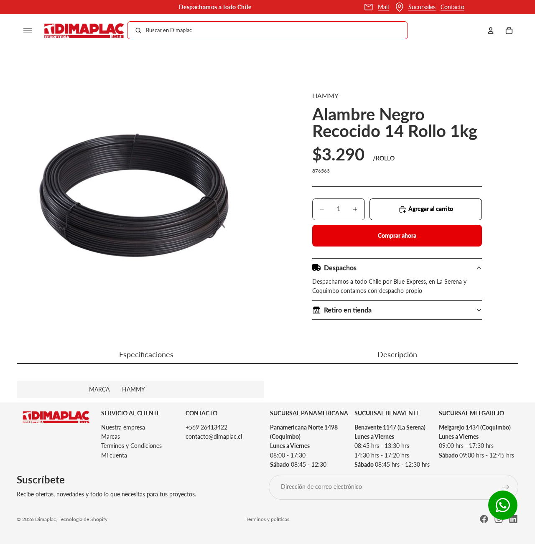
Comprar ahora (397, 235)
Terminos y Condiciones (131, 445)
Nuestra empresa (123, 426)
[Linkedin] (513, 519)
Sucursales (422, 6)
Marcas (110, 436)
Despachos (340, 268)
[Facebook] (484, 519)
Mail (383, 6)
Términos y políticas (267, 519)
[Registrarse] (506, 487)
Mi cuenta (114, 455)
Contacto (452, 6)
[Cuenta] (491, 30)
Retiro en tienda (348, 310)
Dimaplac (45, 519)
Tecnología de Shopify (83, 519)
